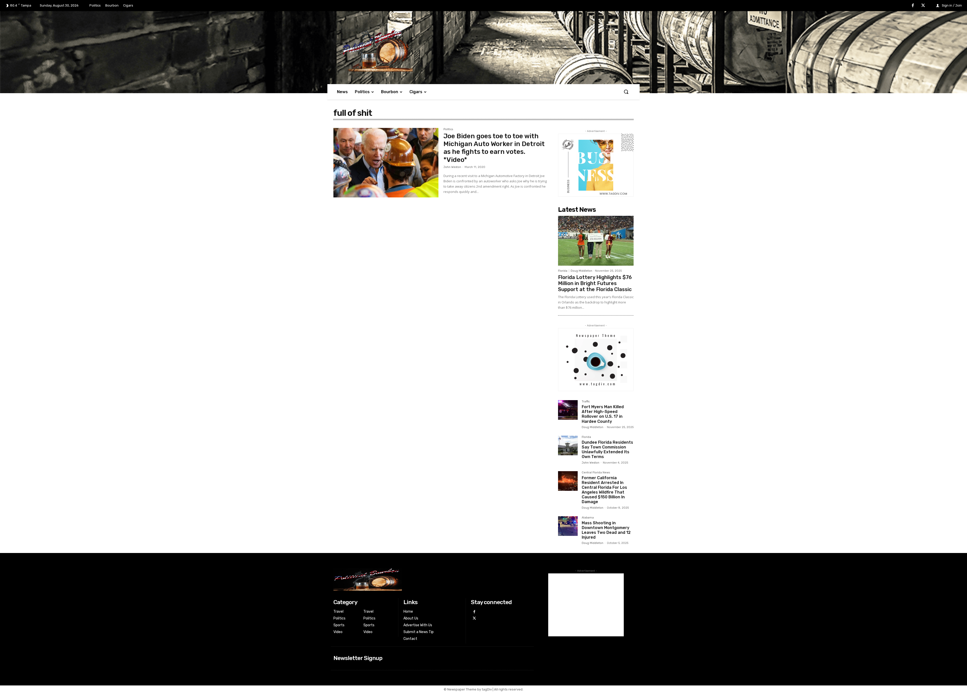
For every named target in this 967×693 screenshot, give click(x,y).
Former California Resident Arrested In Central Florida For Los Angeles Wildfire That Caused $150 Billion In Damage (604, 489)
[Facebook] (913, 6)
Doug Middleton (581, 270)
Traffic (586, 401)
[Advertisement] (586, 604)
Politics (448, 129)
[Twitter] (923, 6)
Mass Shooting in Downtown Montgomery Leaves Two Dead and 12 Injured (606, 530)
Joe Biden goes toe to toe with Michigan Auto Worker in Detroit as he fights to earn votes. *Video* (494, 148)
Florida (562, 270)
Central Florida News (596, 472)
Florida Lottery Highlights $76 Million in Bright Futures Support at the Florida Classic (595, 283)
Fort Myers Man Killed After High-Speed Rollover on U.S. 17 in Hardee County (603, 414)
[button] (626, 91)
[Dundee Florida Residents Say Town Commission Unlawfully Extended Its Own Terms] (568, 445)
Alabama (588, 517)
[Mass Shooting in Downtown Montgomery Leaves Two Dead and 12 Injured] (568, 526)
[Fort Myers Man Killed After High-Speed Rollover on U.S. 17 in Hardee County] (568, 410)
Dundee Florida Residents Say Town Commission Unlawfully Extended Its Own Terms (607, 449)
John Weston (452, 167)
